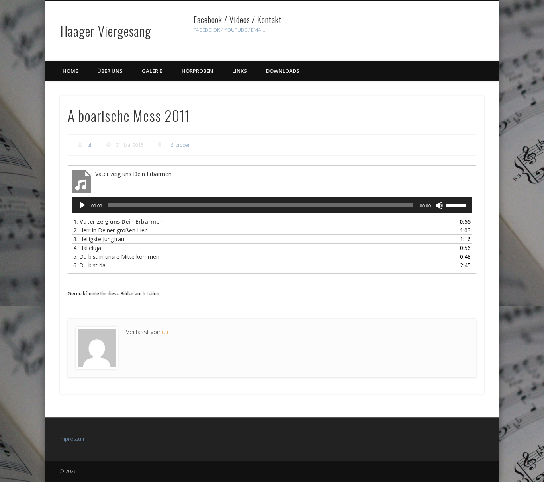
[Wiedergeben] (82, 205)
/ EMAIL (256, 29)
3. (98, 239)
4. (87, 248)
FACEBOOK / (208, 29)
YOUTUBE (235, 29)
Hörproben (197, 70)
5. (116, 256)
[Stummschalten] (439, 205)
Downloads (282, 70)
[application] (272, 205)
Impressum (72, 438)
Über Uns (110, 70)
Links (239, 70)
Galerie (152, 70)
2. (110, 230)
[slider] (457, 204)
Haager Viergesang (106, 30)
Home (70, 70)
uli (89, 145)
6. (89, 265)
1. (118, 221)
